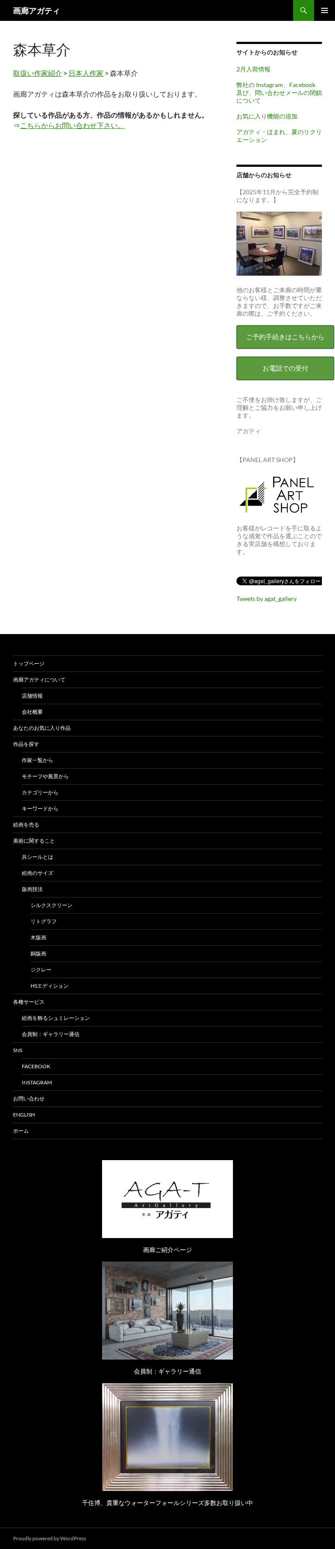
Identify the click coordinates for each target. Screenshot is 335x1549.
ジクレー (41, 969)
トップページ (28, 663)
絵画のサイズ (37, 873)
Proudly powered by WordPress (49, 1538)
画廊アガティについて (39, 679)
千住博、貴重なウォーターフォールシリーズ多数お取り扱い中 (167, 1502)
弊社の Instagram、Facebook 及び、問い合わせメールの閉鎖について (279, 92)
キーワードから (40, 808)
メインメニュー (324, 10)
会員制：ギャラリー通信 (50, 1034)
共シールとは (37, 857)
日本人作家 (85, 73)
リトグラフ (44, 921)
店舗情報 (32, 695)
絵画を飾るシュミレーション (56, 1018)
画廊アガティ (36, 10)
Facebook (36, 1066)
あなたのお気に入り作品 (42, 728)
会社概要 (32, 712)
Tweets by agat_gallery (266, 598)
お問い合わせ (28, 1098)
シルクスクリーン (51, 905)
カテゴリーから (40, 792)
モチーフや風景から (45, 776)
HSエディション (49, 985)
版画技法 (32, 889)
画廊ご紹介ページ (167, 1249)
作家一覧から (37, 760)
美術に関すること (34, 840)
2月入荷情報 (253, 69)
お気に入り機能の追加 (266, 116)
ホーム (21, 1130)
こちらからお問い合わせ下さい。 (72, 125)
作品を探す (26, 744)
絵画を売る (26, 824)
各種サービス (28, 1002)
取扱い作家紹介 (37, 73)
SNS (17, 1050)
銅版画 (38, 953)
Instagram (37, 1082)
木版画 (38, 937)
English (24, 1114)
